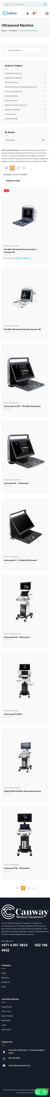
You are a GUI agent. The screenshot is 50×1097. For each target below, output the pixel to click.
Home (3, 973)
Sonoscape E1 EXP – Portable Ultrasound (22, 406)
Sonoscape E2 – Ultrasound (16, 483)
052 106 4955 (14, 1058)
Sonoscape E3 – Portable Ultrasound (20, 560)
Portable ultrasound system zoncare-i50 (22, 329)
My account (6, 1030)
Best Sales (5, 1020)
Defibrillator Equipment (13, 78)
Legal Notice (6, 1007)
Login (3, 1025)
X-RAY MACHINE (11, 119)
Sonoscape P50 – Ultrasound (16, 868)
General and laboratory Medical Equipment (21, 87)
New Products (7, 1016)
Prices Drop (6, 1011)
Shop (3, 987)
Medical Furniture (11, 101)
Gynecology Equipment (13, 91)
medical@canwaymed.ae (19, 1065)
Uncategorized (10, 114)
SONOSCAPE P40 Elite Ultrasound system (22, 791)
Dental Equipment (11, 82)
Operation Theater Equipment (16, 105)
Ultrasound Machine (12, 110)
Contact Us (5, 982)
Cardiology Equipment (13, 73)
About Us (5, 978)
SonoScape (10, 140)
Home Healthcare (11, 96)
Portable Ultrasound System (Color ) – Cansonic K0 (21, 251)
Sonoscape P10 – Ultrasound (16, 637)
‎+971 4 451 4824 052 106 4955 (24, 947)
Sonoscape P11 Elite (13, 714)
